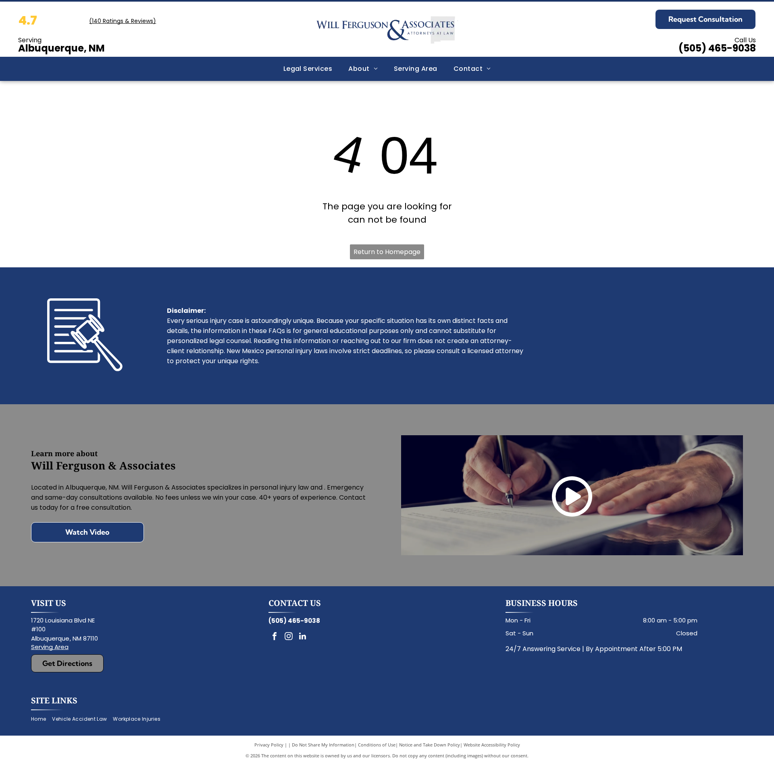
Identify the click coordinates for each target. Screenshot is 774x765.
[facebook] (274, 637)
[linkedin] (303, 637)
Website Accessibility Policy (492, 745)
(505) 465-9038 (717, 48)
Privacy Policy (268, 745)
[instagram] (289, 637)
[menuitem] (308, 69)
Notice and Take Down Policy (429, 745)
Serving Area (50, 647)
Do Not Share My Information (323, 745)
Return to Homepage (387, 251)
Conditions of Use (376, 745)
